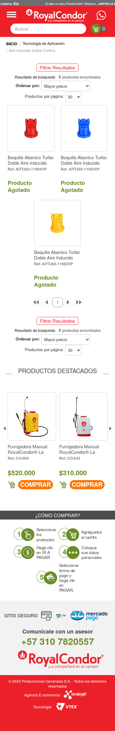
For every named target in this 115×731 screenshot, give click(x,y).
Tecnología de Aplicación (44, 43)
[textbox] (48, 29)
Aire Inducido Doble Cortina (32, 50)
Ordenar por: (28, 85)
